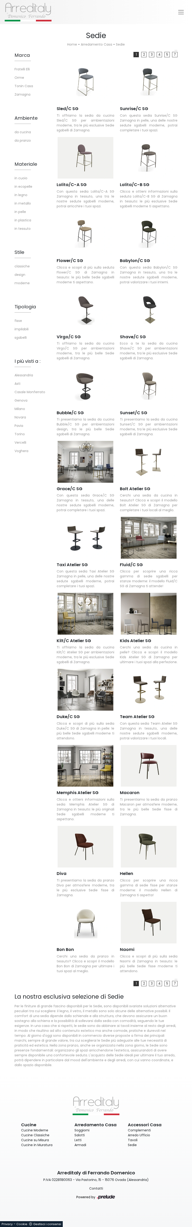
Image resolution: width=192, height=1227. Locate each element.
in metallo (23, 203)
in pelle (20, 211)
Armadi (80, 1145)
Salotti (79, 1135)
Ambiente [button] (26, 118)
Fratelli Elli (22, 69)
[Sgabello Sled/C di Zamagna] (85, 82)
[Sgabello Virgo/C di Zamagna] (85, 310)
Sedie (120, 44)
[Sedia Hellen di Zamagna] (149, 847)
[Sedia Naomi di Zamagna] (149, 923)
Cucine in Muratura (36, 1145)
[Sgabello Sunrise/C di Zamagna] (149, 82)
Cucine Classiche (35, 1135)
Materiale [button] (26, 164)
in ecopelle (23, 186)
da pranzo (23, 140)
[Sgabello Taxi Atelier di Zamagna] (85, 538)
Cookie (21, 1224)
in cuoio (21, 178)
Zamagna (22, 94)
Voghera (21, 451)
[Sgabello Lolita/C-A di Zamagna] (85, 158)
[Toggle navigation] (181, 12)
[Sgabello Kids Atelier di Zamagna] (149, 614)
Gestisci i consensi (47, 1224)
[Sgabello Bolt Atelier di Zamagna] (149, 462)
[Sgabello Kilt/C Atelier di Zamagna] (85, 614)
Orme (19, 77)
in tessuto (23, 228)
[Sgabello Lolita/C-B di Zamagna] (149, 158)
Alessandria (24, 375)
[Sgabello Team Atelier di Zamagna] (149, 690)
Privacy (7, 1224)
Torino (20, 434)
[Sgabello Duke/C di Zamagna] (85, 690)
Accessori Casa (145, 1125)
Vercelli (20, 442)
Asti (17, 383)
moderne (22, 283)
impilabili (22, 329)
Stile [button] (19, 252)
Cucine (28, 1125)
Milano (20, 409)
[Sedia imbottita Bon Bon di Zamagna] (85, 923)
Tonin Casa (24, 86)
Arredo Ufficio (139, 1135)
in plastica (23, 220)
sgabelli (21, 337)
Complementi (139, 1130)
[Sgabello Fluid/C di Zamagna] (149, 538)
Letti (77, 1140)
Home (72, 44)
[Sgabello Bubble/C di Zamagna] (85, 386)
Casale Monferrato (30, 392)
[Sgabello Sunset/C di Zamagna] (149, 386)
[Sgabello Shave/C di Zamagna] (149, 310)
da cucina (23, 132)
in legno (21, 195)
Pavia (19, 425)
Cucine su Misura (35, 1140)
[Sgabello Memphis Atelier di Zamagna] (85, 766)
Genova (21, 400)
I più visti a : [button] (28, 361)
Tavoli (132, 1140)
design (20, 274)
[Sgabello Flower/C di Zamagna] (85, 234)
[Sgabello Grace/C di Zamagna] (85, 462)
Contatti (96, 1188)
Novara (20, 417)
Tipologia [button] (25, 306)
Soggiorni (81, 1130)
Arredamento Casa (96, 44)
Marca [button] (22, 55)
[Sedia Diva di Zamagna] (85, 847)
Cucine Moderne (34, 1130)
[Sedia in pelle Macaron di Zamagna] (149, 766)
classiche (22, 266)
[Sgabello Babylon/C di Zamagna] (149, 234)
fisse (18, 320)
